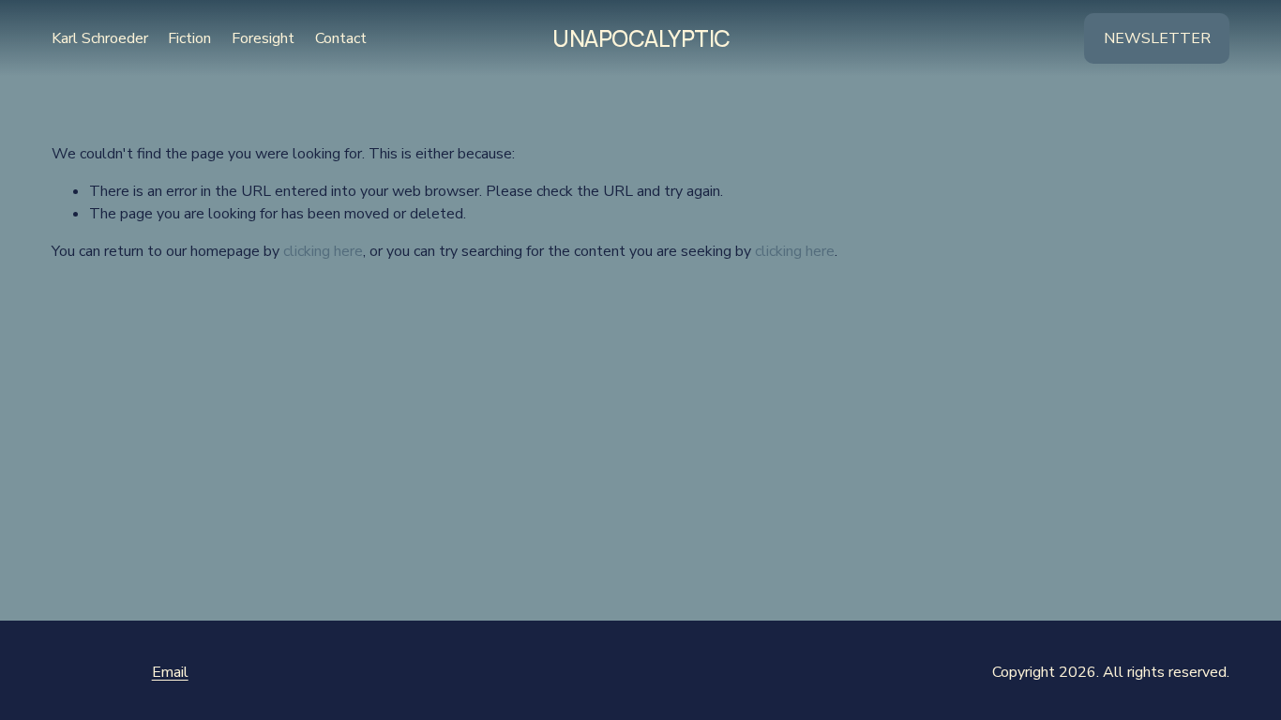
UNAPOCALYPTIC (641, 37)
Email (170, 672)
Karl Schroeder (100, 38)
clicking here (323, 251)
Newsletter (1157, 38)
